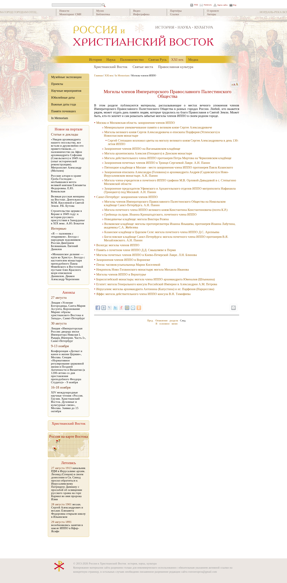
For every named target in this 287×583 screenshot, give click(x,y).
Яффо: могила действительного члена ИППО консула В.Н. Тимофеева (143, 294)
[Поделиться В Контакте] (103, 307)
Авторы (211, 14)
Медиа (193, 59)
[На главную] (143, 36)
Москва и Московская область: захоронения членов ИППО (135, 122)
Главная (98, 75)
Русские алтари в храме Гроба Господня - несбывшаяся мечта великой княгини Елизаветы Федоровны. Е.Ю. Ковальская (68, 183)
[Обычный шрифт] (231, 84)
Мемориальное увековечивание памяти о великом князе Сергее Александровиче (158, 127)
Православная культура (175, 66)
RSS (196, 5)
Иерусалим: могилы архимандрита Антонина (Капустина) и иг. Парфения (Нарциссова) (155, 289)
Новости (64, 10)
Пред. (150, 320)
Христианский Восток (110, 66)
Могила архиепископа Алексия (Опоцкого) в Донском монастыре (148, 153)
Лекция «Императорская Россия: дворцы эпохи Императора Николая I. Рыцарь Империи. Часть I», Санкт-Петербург (68, 334)
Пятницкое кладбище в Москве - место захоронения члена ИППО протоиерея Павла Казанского (168, 167)
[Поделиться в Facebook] (97, 307)
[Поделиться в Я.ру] (121, 307)
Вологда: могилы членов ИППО (117, 245)
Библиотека (103, 14)
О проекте (213, 10)
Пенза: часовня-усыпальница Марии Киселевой (128, 264)
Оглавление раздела (166, 320)
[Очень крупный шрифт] (237, 84)
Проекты (57, 84)
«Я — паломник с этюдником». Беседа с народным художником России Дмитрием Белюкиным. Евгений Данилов (65, 241)
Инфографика (141, 14)
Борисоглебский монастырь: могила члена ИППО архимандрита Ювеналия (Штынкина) (155, 279)
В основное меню (167, 323)
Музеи (100, 10)
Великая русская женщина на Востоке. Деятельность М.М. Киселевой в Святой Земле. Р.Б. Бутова (68, 201)
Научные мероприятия (66, 90)
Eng (234, 5)
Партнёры (176, 10)
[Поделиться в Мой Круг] (133, 307)
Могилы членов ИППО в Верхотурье (121, 274)
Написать (208, 5)
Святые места (143, 66)
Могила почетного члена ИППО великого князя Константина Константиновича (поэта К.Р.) (165, 209)
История (95, 59)
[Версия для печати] (233, 307)
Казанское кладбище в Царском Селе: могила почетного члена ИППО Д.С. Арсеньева (161, 232)
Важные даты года (63, 104)
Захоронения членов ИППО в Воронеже (123, 259)
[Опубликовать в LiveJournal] (109, 307)
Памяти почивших (63, 111)
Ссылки (174, 14)
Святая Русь (157, 59)
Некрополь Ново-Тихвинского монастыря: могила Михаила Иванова (142, 269)
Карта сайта (222, 5)
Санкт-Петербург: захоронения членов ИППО (127, 197)
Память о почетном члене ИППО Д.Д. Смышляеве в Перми (136, 250)
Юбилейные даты (63, 97)
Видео (136, 10)
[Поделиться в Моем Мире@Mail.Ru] (127, 307)
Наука (110, 59)
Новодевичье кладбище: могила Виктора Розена (136, 219)
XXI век (177, 59)
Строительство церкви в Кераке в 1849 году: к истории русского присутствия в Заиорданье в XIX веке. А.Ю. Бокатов (68, 217)
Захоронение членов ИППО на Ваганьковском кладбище (142, 148)
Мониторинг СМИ (70, 14)
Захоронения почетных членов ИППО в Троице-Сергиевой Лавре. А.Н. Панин (157, 162)
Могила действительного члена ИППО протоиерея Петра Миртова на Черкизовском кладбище (167, 158)
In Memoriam (59, 118)
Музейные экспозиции (66, 77)
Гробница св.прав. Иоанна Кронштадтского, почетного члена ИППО (150, 214)
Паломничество (132, 59)
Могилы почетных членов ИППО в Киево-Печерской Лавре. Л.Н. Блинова (146, 255)
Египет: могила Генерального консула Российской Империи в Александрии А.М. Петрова (156, 284)
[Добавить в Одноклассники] (138, 307)
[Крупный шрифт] (234, 84)
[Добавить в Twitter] (115, 307)
